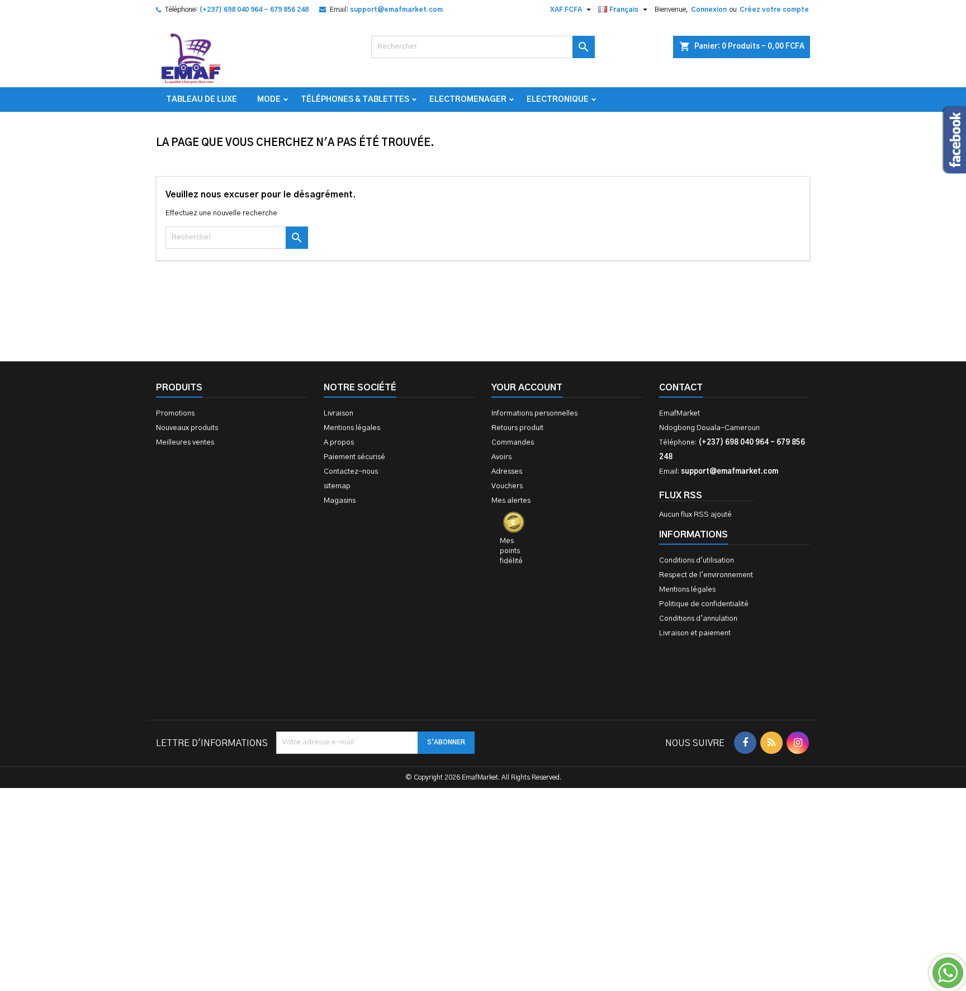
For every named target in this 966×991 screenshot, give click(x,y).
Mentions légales (352, 428)
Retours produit (517, 428)
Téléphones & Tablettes (355, 99)
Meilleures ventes (185, 442)
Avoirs (501, 457)
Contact (681, 387)
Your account (526, 387)
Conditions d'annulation (698, 618)
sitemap (337, 486)
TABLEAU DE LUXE (201, 99)
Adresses (506, 471)
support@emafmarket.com (396, 9)
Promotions (175, 413)
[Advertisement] (483, 820)
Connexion (709, 9)
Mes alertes (511, 500)
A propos (339, 442)
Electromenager (467, 99)
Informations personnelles (534, 413)
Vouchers (507, 486)
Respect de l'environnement (706, 575)
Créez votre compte (774, 9)
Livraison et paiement (695, 633)
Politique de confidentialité (704, 604)
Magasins (340, 500)
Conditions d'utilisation (696, 560)
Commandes (512, 442)
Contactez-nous (351, 471)
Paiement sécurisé (354, 457)
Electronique (558, 99)
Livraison (338, 413)
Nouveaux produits (187, 428)
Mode (269, 99)
